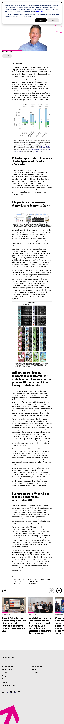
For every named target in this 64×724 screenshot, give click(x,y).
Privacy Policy (39, 11)
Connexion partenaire (9, 657)
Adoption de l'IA (7, 669)
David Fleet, (37, 67)
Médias (34, 669)
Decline (53, 20)
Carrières (35, 673)
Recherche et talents (8, 666)
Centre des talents (8, 679)
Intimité (4, 682)
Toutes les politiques (8, 685)
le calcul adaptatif (26, 172)
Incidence (5, 673)
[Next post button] (59, 590)
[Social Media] (3, 692)
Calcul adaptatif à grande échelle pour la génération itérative (30, 81)
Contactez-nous (37, 666)
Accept (41, 20)
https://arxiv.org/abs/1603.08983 (24, 583)
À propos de (6, 676)
